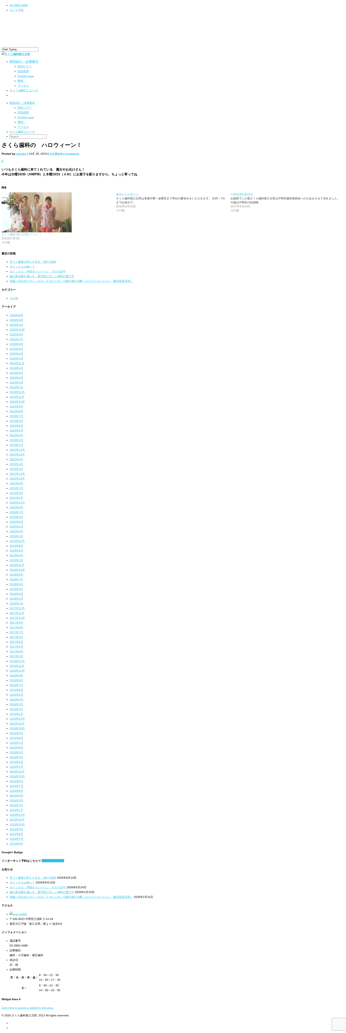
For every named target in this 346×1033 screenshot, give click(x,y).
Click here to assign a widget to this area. (28, 1007)
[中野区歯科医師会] (287, 202)
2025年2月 (16, 358)
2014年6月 (16, 790)
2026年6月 (16, 320)
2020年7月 (16, 512)
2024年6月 (16, 368)
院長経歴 (23, 71)
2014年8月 (16, 781)
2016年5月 (16, 694)
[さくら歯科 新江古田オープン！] (57, 212)
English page (26, 76)
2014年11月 (17, 771)
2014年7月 (16, 786)
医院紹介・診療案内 (22, 102)
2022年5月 (16, 459)
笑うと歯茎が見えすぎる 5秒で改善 (33, 261)
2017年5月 (16, 641)
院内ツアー (25, 66)
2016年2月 (16, 709)
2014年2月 (16, 805)
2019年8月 (16, 545)
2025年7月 (16, 339)
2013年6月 (16, 843)
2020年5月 (16, 521)
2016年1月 (16, 714)
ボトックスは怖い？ (22, 266)
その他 (53, 153)
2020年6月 (16, 517)
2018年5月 (16, 584)
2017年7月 (16, 632)
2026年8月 (16, 315)
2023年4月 (16, 430)
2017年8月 (16, 627)
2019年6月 (16, 550)
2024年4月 (16, 377)
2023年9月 (16, 406)
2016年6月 (16, 690)
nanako (21, 153)
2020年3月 (16, 531)
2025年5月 (16, 348)
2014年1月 (16, 810)
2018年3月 (16, 593)
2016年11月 (17, 666)
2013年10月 (17, 824)
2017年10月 (17, 617)
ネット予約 (17, 10)
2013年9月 (16, 829)
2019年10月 (17, 541)
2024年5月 (16, 372)
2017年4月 (16, 646)
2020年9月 (16, 507)
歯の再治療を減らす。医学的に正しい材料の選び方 (42, 276)
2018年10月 (17, 569)
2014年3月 (16, 800)
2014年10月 (17, 776)
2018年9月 (16, 574)
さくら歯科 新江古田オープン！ (22, 234)
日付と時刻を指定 (53, 860)
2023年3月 (16, 435)
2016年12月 (17, 661)
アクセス (23, 85)
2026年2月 (16, 324)
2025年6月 (16, 344)
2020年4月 (16, 526)
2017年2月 (16, 656)
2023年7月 (16, 416)
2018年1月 (16, 603)
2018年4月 (16, 589)
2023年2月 (16, 440)
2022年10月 (17, 454)
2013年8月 (16, 834)
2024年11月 (17, 363)
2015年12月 (17, 718)
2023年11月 (17, 397)
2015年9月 (16, 733)
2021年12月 (17, 473)
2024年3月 (16, 382)
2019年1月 (16, 560)
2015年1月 (16, 766)
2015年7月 (16, 742)
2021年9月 (16, 483)
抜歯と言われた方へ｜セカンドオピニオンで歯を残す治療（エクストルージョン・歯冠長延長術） (71, 281)
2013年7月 (16, 838)
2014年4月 (16, 795)
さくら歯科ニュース (24, 90)
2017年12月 (17, 608)
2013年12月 (17, 814)
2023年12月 (17, 392)
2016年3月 (16, 704)
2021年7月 (16, 488)
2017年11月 (17, 613)
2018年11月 (17, 565)
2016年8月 (16, 680)
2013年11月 (17, 819)
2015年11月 (17, 723)
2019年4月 (16, 555)
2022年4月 (16, 464)
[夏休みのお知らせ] (173, 202)
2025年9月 (16, 334)
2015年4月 (16, 757)
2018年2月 (16, 598)
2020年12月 (17, 502)
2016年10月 (17, 670)
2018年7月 (16, 579)
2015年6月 (16, 747)
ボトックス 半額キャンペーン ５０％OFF (38, 271)
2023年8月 (16, 411)
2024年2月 (16, 387)
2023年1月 (16, 445)
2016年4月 (16, 699)
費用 (22, 80)
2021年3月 (16, 497)
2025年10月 (17, 329)
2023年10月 (17, 401)
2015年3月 (16, 762)
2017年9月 (16, 622)
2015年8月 (16, 738)
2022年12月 (17, 449)
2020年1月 (16, 536)
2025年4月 (16, 353)
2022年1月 (16, 469)
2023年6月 (16, 421)
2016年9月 (16, 675)
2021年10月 (17, 478)
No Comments (69, 153)
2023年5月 (16, 425)
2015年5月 (16, 752)
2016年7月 (16, 685)
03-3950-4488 (19, 5)
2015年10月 (17, 728)
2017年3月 (16, 651)
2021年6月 (16, 493)
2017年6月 (16, 637)
